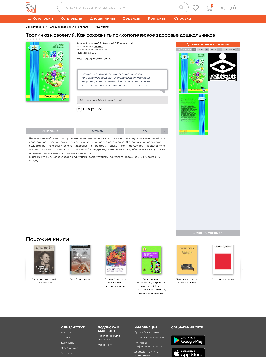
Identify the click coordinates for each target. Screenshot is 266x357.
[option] (44, 265)
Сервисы (131, 18)
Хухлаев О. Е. (110, 43)
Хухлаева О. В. (94, 43)
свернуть (35, 161)
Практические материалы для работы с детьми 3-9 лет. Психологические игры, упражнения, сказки (151, 286)
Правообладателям (147, 332)
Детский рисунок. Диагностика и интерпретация (115, 282)
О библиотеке (70, 348)
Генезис (98, 46)
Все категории (35, 27)
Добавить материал (207, 233)
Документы (68, 343)
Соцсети (66, 353)
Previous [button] (24, 269)
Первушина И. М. (126, 43)
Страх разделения (222, 279)
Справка (182, 18)
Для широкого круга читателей (70, 27)
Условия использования (149, 338)
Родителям (102, 27)
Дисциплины (102, 18)
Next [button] (241, 269)
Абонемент (105, 345)
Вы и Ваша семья (80, 279)
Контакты (157, 18)
